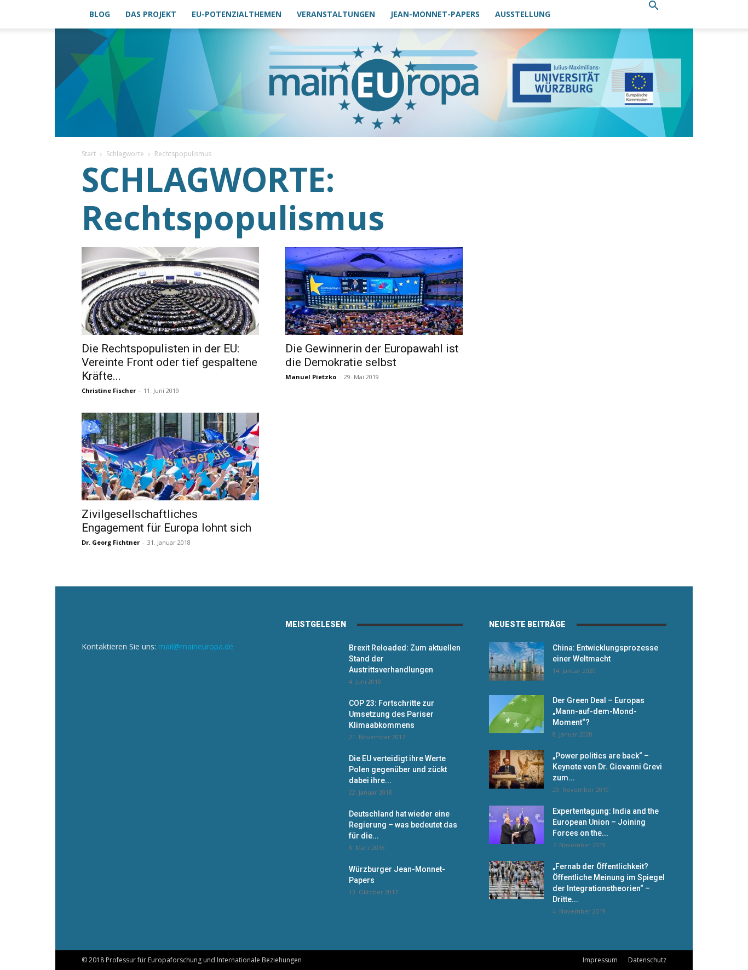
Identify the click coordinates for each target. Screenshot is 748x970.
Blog (99, 14)
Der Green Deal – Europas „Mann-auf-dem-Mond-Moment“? (599, 711)
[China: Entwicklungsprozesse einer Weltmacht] (516, 661)
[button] (653, 7)
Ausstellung (522, 14)
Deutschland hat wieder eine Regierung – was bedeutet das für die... (403, 824)
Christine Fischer (109, 390)
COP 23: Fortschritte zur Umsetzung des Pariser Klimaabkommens (391, 714)
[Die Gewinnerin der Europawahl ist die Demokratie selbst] (374, 291)
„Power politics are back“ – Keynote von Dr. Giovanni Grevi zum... (607, 766)
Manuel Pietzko (310, 377)
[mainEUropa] (374, 82)
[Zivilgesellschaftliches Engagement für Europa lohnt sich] (170, 456)
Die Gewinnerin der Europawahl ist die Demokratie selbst (372, 355)
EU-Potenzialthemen (236, 14)
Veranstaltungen (336, 14)
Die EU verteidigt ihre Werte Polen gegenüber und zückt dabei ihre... (398, 769)
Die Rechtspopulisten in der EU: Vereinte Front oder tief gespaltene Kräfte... (169, 362)
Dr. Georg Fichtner (111, 542)
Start (89, 153)
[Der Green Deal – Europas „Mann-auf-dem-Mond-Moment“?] (516, 714)
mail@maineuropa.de (195, 646)
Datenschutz (647, 960)
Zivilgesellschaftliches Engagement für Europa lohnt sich (166, 520)
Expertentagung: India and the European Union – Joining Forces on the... (606, 822)
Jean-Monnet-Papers (435, 14)
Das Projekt (150, 14)
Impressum (600, 960)
